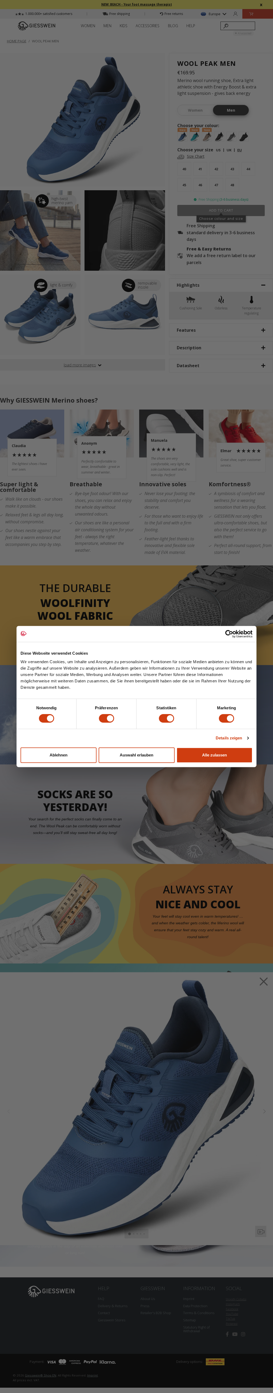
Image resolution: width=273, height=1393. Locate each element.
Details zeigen (229, 738)
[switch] (106, 718)
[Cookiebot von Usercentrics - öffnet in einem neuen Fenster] (229, 634)
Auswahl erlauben (136, 755)
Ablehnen (58, 755)
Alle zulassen (214, 755)
